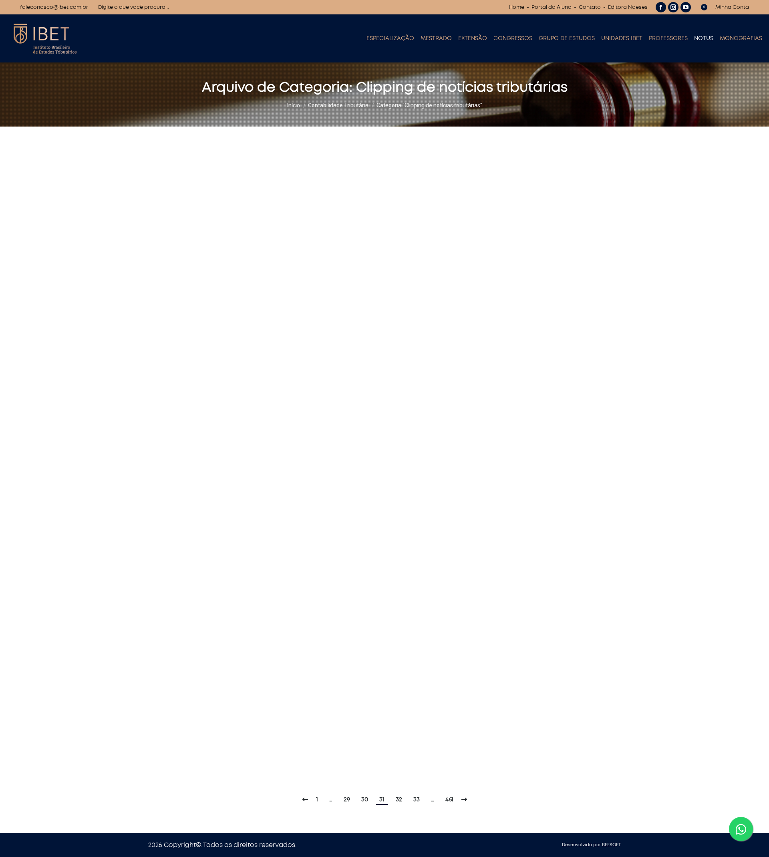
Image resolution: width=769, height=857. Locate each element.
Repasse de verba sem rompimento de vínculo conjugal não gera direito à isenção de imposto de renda (367, 471)
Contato (590, 7)
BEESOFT (611, 845)
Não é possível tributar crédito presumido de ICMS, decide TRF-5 (285, 535)
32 (399, 800)
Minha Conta (732, 7)
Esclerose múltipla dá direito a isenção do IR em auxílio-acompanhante (300, 663)
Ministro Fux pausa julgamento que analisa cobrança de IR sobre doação (305, 407)
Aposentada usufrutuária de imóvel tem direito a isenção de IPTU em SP (301, 599)
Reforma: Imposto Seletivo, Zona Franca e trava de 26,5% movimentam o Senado (318, 215)
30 (364, 800)
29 (347, 800)
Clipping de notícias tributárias (187, 165)
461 (449, 800)
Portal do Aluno (551, 7)
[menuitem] (390, 38)
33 (416, 800)
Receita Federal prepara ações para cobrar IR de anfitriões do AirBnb (297, 151)
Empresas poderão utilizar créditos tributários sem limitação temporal (298, 727)
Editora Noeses (628, 7)
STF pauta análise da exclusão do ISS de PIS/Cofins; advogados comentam (307, 279)
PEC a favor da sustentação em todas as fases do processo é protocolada (307, 343)
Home (516, 7)
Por (240, 165)
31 (381, 800)
